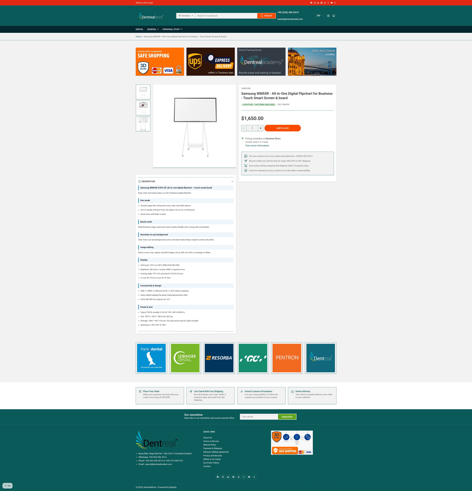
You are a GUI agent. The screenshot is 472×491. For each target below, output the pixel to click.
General (151, 29)
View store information (257, 145)
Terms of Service (211, 441)
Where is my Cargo (212, 459)
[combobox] (235, 16)
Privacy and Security (212, 455)
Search (268, 15)
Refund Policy (209, 445)
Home (138, 36)
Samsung (246, 88)
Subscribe (287, 416)
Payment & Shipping (212, 448)
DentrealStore (150, 487)
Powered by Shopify (167, 487)
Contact (207, 466)
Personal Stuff (171, 29)
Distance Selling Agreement (216, 452)
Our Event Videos (211, 462)
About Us (207, 437)
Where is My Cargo (144, 2)
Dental (139, 29)
